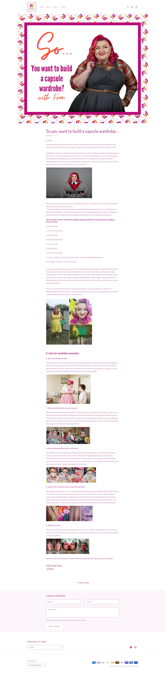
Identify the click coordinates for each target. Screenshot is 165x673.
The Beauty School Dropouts (120, 666)
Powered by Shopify (133, 666)
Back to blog (84, 582)
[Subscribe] (61, 647)
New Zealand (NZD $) (36, 665)
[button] (48, 7)
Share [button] (50, 140)
